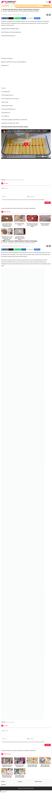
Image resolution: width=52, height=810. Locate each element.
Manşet (9, 11)
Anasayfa (5, 11)
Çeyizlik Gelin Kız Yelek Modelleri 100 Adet (7, 765)
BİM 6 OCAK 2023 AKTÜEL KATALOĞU (45, 765)
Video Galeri (13, 11)
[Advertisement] (26, 47)
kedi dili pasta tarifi (14, 179)
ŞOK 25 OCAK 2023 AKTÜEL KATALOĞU (32, 765)
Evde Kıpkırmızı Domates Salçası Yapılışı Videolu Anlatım (32, 225)
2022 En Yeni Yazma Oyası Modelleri (19, 765)
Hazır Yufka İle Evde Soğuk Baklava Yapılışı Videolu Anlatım (7, 225)
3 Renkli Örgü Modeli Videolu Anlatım (45, 224)
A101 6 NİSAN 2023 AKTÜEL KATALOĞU (19, 776)
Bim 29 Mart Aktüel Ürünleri (19, 224)
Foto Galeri (15, 242)
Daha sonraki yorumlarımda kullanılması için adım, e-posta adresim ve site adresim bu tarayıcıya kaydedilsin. (24, 199)
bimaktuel (13, 722)
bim (10, 722)
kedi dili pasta (7, 179)
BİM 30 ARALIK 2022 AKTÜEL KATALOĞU (7, 776)
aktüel (8, 722)
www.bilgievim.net (11, 21)
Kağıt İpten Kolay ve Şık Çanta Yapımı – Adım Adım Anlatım (7, 238)
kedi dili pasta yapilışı (20, 179)
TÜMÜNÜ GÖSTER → (47, 5)
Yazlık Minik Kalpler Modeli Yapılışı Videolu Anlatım (20, 238)
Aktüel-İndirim (10, 242)
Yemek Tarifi (18, 11)
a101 (6, 722)
